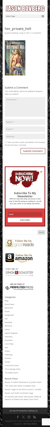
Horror (7, 329)
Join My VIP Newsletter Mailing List (24, 411)
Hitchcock (8, 326)
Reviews (8, 358)
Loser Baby (9, 344)
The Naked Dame (11, 373)
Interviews (8, 337)
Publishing (8, 355)
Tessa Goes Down (12, 365)
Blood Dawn (9, 304)
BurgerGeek (9, 315)
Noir (6, 347)
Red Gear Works (30, 424)
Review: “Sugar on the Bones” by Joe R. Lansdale (23, 389)
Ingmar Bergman (11, 333)
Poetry (7, 351)
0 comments (36, 33)
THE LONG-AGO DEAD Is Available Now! (20, 386)
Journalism (9, 340)
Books (7, 311)
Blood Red (9, 308)
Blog (6, 301)
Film (6, 319)
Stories (7, 362)
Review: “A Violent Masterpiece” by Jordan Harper (23, 382)
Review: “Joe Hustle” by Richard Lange (19, 393)
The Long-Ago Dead (12, 369)
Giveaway (8, 322)
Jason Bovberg (12, 33)
